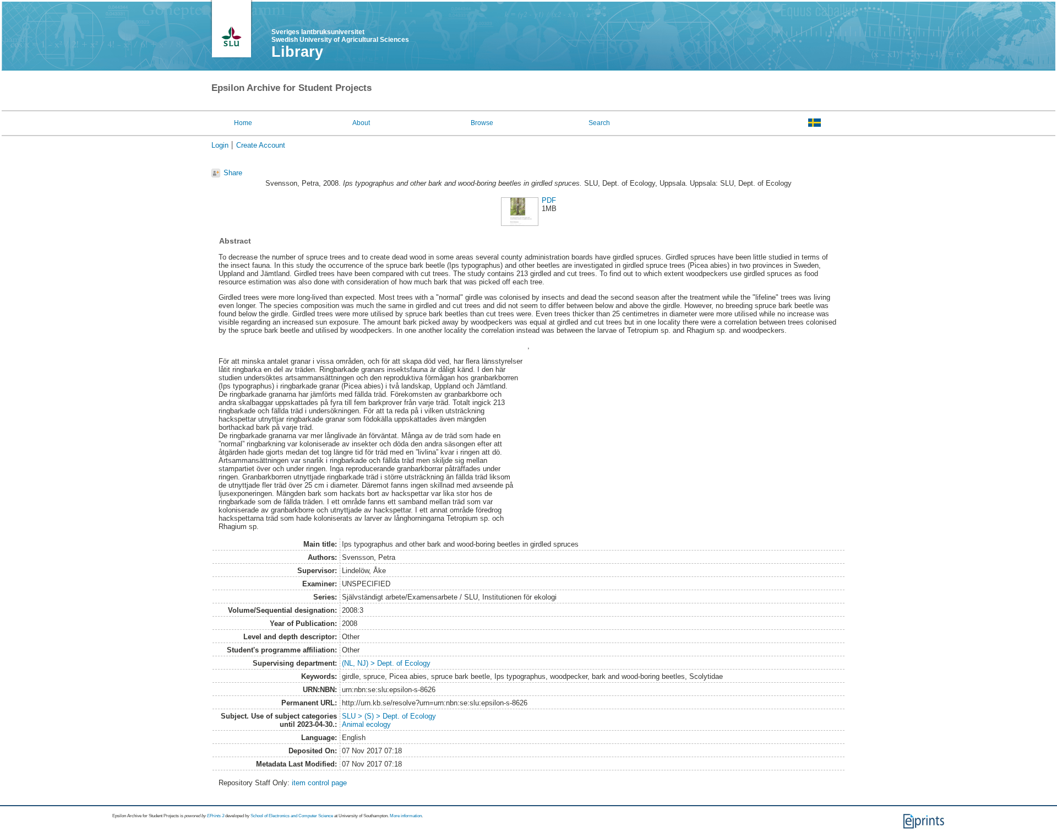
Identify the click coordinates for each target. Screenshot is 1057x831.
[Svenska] (814, 122)
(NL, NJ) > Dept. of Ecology (386, 663)
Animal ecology (366, 724)
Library (297, 52)
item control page (319, 783)
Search (599, 123)
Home (243, 123)
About (361, 123)
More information (406, 815)
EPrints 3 (215, 815)
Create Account (260, 145)
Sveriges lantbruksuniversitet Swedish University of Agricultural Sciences (340, 36)
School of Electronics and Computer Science (291, 815)
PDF (549, 200)
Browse (482, 123)
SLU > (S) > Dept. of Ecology (389, 716)
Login (219, 145)
